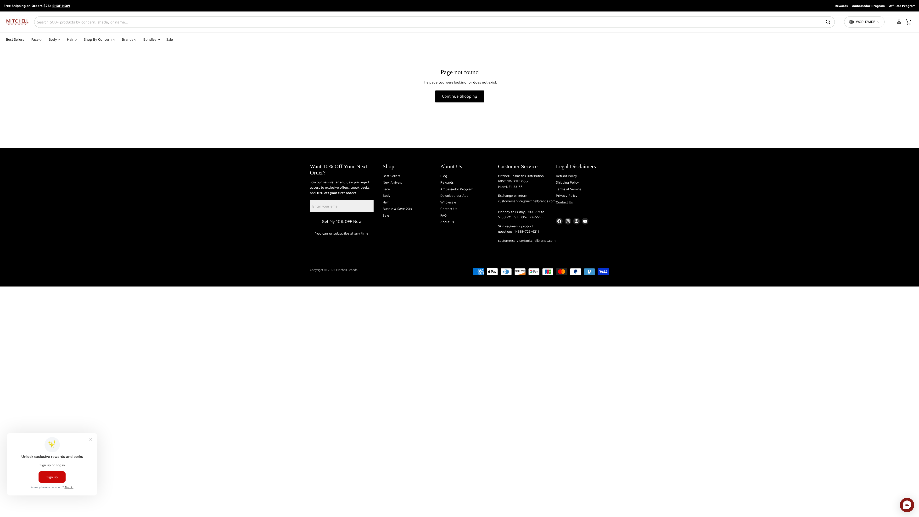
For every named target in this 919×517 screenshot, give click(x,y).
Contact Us (448, 209)
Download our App (454, 195)
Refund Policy (566, 176)
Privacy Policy (566, 195)
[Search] (828, 22)
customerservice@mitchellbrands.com (526, 240)
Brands (128, 39)
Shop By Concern (98, 39)
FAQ (443, 215)
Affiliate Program (902, 6)
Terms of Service (568, 189)
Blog (443, 176)
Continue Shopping (459, 96)
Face (35, 39)
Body (53, 39)
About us (447, 222)
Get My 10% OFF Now (342, 221)
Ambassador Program (868, 6)
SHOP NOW (61, 6)
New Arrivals (392, 182)
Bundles (150, 39)
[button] (899, 22)
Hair (71, 39)
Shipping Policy (567, 182)
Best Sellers (15, 39)
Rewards (841, 6)
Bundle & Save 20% (398, 209)
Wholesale (448, 202)
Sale (169, 39)
